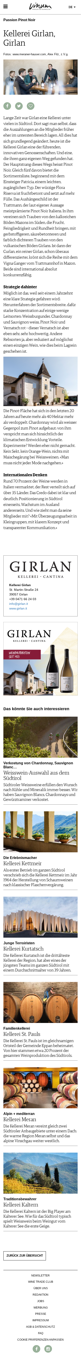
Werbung (41, 1307)
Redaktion (40, 1294)
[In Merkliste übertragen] (30, 106)
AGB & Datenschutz (40, 1326)
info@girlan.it (18, 603)
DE (71, 7)
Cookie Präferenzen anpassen (40, 1339)
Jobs (40, 1301)
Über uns (41, 1288)
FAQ (40, 1333)
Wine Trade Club (40, 1281)
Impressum (40, 1320)
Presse (40, 1313)
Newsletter (40, 1275)
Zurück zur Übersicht (25, 1255)
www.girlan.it (18, 608)
